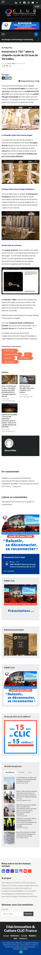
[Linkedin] (7, 871)
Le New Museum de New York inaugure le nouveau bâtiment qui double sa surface (26, 779)
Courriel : (5, 909)
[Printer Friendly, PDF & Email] (7, 66)
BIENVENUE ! (14, 936)
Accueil (6, 936)
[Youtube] (32, 2)
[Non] (39, 948)
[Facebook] (24, 2)
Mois (30, 772)
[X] (20, 2)
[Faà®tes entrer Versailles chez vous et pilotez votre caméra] (27, 379)
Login (37, 6)
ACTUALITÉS (7, 48)
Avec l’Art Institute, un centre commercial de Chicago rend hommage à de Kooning (26, 834)
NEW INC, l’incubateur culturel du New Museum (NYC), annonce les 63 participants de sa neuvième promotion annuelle (26, 822)
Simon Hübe (11, 63)
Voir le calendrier (9, 571)
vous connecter (16, 502)
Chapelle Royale (8, 328)
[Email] (10, 78)
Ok (21, 952)
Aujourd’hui (10, 772)
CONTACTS (23, 938)
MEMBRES (32, 936)
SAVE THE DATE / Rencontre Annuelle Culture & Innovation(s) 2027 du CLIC (23, 565)
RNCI (15, 938)
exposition (6, 91)
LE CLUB (24, 936)
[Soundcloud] (36, 2)
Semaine (21, 772)
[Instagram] (28, 2)
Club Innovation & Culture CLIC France (20, 929)
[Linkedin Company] (16, 2)
